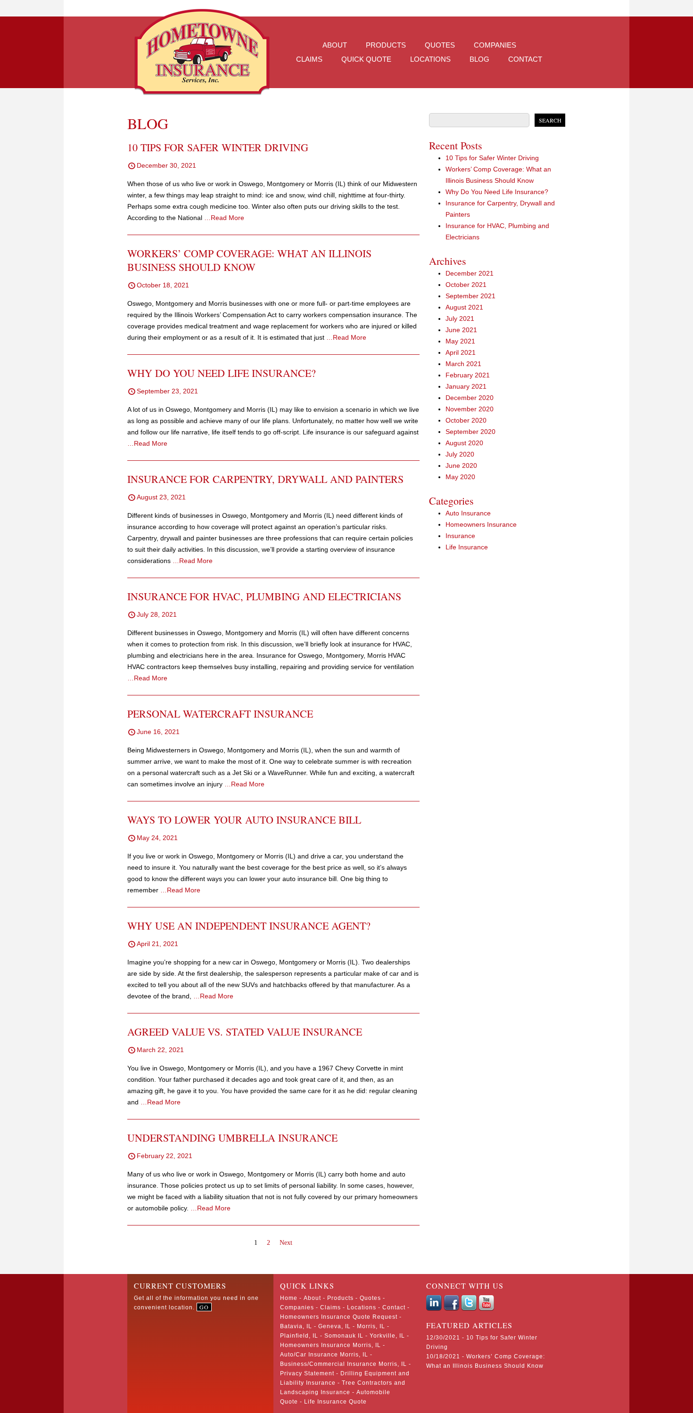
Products (386, 45)
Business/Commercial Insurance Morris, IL (343, 1364)
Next (286, 1242)
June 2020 (461, 465)
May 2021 (460, 341)
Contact (525, 59)
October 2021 (466, 284)
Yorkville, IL (387, 1335)
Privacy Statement (307, 1373)
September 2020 (470, 431)
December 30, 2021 (166, 165)
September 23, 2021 (167, 391)
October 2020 (466, 420)
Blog (479, 59)
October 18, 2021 (163, 285)
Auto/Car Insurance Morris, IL (324, 1354)
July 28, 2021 (157, 614)
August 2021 (464, 307)
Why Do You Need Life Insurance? (497, 192)
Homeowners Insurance (481, 524)
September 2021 (470, 296)
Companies (495, 45)
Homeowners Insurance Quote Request (338, 1317)
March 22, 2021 (160, 1050)
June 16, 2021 (158, 731)
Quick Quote (366, 59)
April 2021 (461, 352)
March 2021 (463, 364)
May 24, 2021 (157, 837)
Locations (430, 59)
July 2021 (460, 318)
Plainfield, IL (299, 1335)
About (334, 45)
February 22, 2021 (164, 1156)
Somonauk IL (343, 1335)
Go (204, 1307)
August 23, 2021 (161, 497)
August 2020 (464, 443)
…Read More (224, 217)
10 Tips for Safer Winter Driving (492, 158)
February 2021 (468, 375)
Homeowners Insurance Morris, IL (330, 1345)
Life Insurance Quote (335, 1401)
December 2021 (470, 273)
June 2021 (461, 330)
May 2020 (460, 477)
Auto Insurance (468, 513)
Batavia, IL (296, 1326)
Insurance (460, 535)
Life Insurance (467, 547)
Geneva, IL (334, 1326)
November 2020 (470, 409)
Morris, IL (371, 1326)
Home (288, 1298)
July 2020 (460, 454)
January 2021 (466, 386)
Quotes (440, 45)
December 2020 (470, 397)
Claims (309, 59)
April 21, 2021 (157, 943)
